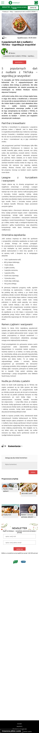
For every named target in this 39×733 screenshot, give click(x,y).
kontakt (19, 723)
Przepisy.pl (5, 11)
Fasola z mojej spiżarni (8, 490)
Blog (11, 11)
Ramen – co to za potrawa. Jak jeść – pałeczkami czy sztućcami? (27, 516)
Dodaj (33, 472)
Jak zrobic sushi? (27, 493)
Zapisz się (19, 549)
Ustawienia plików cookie (11, 731)
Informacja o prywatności (19, 729)
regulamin (19, 726)
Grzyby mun (7, 515)
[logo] (14, 2)
